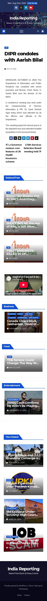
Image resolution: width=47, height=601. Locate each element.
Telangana (12, 317)
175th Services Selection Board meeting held (32, 148)
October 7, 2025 (16, 491)
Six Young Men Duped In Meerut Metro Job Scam (22, 543)
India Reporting (23, 18)
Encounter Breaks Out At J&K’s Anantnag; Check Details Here (22, 199)
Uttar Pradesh (12, 536)
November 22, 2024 (18, 328)
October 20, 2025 (16, 463)
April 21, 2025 (15, 519)
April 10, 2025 (15, 548)
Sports (20, 314)
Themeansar (23, 589)
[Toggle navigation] (21, 31)
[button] (38, 31)
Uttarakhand (22, 317)
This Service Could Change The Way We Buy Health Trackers (22, 363)
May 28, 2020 (14, 368)
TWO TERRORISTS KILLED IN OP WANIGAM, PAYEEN (20, 254)
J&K (6, 47)
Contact (27, 595)
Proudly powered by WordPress (16, 586)
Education (10, 452)
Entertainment (13, 399)
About (19, 595)
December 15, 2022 (18, 410)
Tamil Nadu (28, 314)
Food (9, 356)
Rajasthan (11, 314)
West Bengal (33, 317)
